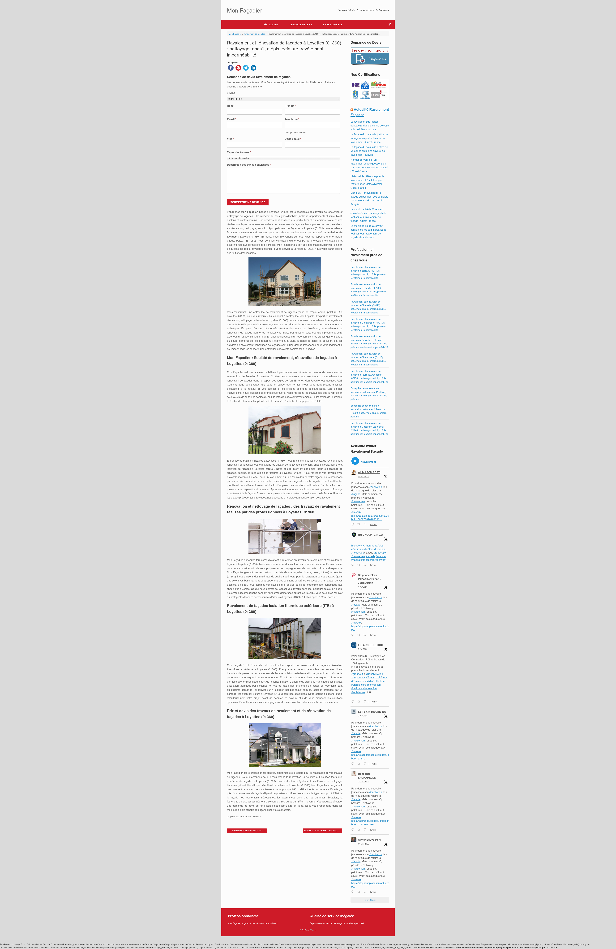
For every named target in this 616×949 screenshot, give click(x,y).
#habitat (355, 560)
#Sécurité (382, 677)
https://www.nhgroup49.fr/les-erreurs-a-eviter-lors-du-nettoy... (369, 547)
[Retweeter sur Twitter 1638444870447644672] (359, 830)
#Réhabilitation (374, 674)
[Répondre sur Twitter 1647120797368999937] (353, 524)
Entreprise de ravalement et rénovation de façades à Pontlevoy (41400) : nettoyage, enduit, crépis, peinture (369, 393)
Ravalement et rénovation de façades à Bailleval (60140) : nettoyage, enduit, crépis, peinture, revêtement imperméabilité (368, 272)
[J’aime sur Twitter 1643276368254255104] (366, 635)
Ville (230, 139)
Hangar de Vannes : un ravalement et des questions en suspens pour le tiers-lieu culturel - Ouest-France (369, 165)
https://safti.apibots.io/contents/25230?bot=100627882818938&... (373, 517)
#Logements (358, 677)
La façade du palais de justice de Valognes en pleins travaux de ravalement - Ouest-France (369, 138)
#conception (374, 684)
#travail (374, 560)
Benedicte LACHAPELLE (367, 775)
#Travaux (371, 677)
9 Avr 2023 (378, 534)
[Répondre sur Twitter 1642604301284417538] (353, 701)
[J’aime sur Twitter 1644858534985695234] (366, 565)
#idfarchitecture (376, 681)
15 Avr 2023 (363, 476)
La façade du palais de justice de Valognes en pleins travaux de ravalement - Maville (369, 150)
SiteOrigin (306, 930)
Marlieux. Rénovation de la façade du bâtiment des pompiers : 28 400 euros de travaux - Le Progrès (369, 198)
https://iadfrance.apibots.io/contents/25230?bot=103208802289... (376, 822)
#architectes (358, 692)
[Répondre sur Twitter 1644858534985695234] (353, 565)
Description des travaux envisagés (249, 164)
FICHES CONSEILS (332, 24)
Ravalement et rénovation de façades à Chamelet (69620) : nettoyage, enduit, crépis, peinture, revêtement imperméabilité (368, 307)
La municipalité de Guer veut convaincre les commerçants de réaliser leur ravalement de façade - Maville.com (368, 231)
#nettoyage (357, 552)
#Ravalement (359, 681)
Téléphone (292, 119)
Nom (230, 106)
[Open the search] (390, 24)
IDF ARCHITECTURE (371, 645)
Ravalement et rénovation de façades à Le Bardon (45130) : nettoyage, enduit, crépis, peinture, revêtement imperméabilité (368, 289)
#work (382, 560)
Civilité (231, 93)
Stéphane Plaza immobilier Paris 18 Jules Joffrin (369, 579)
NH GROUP (365, 534)
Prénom (290, 106)
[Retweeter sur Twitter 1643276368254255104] (359, 635)
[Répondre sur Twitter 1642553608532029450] (353, 764)
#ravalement (358, 501)
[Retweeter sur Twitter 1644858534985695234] (359, 565)
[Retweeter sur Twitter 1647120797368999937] (359, 524)
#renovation (380, 552)
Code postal (293, 139)
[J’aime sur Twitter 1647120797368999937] (366, 524)
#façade (355, 494)
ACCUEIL (273, 24)
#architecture (358, 684)
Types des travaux (239, 152)
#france (365, 560)
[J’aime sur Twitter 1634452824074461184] (366, 892)
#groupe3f (357, 674)
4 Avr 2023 (363, 586)
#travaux (356, 512)
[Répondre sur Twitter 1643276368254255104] (353, 635)
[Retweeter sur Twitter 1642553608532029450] (359, 764)
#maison (381, 556)
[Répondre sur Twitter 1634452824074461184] (353, 892)
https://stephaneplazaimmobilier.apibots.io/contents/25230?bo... (385, 627)
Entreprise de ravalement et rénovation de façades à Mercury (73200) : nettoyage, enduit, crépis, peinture (369, 411)
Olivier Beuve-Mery (369, 839)
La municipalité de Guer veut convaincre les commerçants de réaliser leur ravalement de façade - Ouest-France (368, 215)
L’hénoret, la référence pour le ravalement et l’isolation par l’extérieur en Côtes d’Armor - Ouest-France (367, 182)
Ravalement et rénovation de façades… (247, 830)
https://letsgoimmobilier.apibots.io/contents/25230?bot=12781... (380, 756)
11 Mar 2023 (363, 843)
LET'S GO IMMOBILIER (372, 711)
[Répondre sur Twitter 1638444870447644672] (353, 830)
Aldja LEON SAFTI (369, 472)
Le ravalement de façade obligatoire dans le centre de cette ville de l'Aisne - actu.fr (370, 125)
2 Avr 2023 (363, 649)
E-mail (231, 119)
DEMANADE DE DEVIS (301, 24)
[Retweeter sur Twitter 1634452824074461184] (359, 892)
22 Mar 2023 (363, 781)
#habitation (375, 487)
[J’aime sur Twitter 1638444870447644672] (366, 830)
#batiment (357, 688)
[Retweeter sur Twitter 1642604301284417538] (359, 701)
